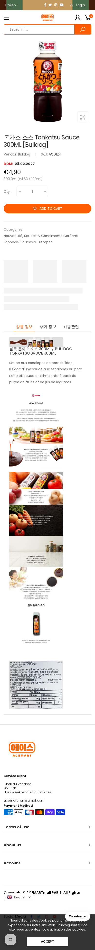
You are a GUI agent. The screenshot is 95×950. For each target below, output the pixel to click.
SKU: (45, 154)
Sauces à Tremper (36, 242)
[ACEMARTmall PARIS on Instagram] (55, 5)
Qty (7, 191)
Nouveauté (13, 235)
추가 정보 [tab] (48, 326)
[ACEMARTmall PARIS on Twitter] (50, 5)
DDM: (9, 163)
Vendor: (11, 154)
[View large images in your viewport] (83, 117)
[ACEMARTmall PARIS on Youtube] (62, 5)
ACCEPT (47, 941)
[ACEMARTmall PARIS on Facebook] (45, 5)
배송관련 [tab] (71, 326)
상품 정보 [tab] (24, 326)
